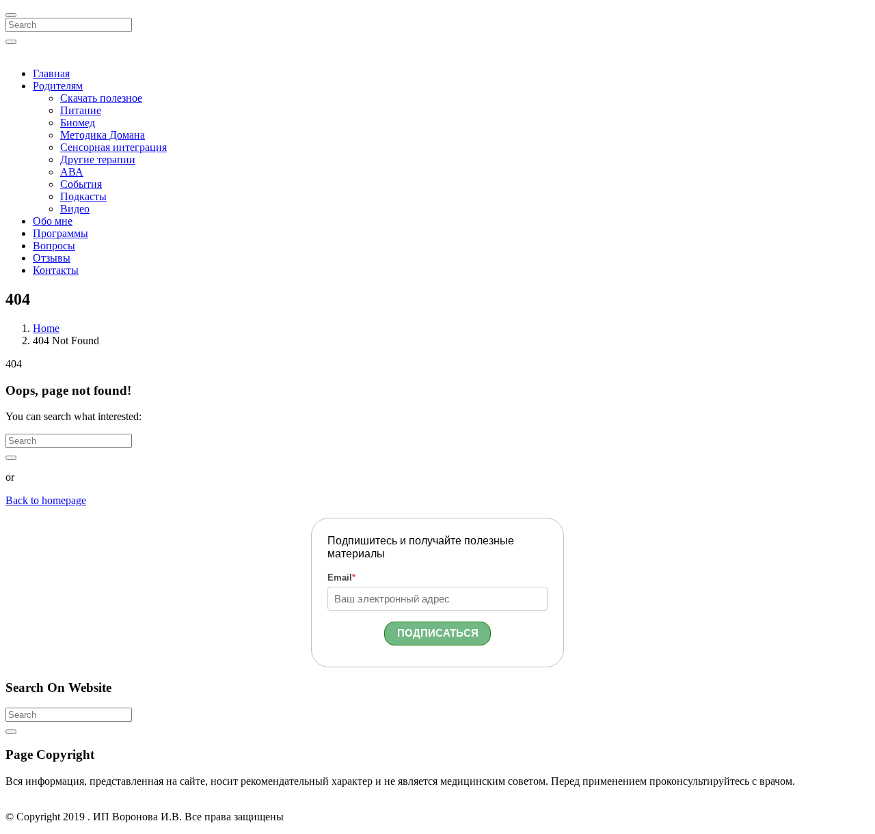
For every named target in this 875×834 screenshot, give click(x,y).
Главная (51, 73)
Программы (60, 233)
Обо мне (52, 221)
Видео (75, 208)
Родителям (58, 86)
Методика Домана (102, 135)
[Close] (10, 15)
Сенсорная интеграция (113, 147)
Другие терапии (97, 159)
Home (46, 328)
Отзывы (51, 258)
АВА (71, 172)
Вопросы (54, 245)
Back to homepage (45, 500)
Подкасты (83, 196)
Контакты (56, 270)
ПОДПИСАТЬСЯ (438, 633)
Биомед (77, 122)
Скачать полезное (101, 98)
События (81, 184)
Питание (80, 110)
